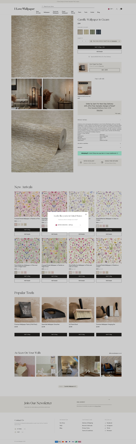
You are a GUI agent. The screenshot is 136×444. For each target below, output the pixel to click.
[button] (86, 214)
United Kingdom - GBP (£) (65, 225)
